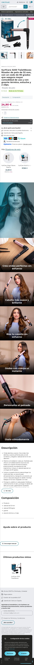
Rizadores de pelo (12, 149)
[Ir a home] (1, 15)
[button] (31, 55)
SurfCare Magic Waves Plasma (8, 166)
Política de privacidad (16, 658)
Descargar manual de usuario (10, 109)
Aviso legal (26, 658)
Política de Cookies (7, 658)
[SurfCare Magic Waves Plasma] (8, 157)
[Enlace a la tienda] (5, 2)
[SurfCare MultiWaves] (24, 157)
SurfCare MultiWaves (24, 165)
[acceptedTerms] (2, 618)
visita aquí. (12, 649)
